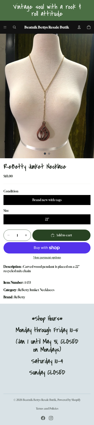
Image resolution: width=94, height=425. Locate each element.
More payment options (47, 257)
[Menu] (5, 27)
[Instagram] (51, 418)
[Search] (14, 27)
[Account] (79, 27)
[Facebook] (43, 418)
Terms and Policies (47, 408)
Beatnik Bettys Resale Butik (39, 400)
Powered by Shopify (68, 400)
